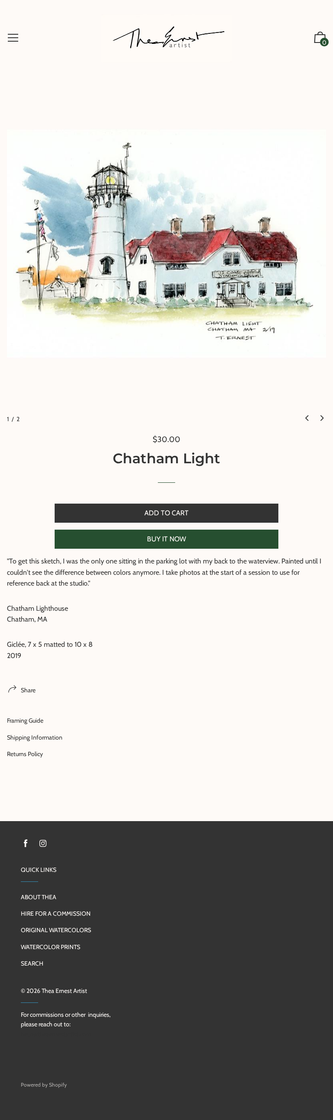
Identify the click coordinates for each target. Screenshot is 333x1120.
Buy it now (166, 539)
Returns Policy (25, 754)
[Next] (322, 418)
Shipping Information (34, 737)
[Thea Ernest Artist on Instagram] (43, 843)
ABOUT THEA (38, 897)
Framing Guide (25, 720)
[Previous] (307, 418)
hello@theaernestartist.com (56, 1034)
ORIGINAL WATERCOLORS (56, 930)
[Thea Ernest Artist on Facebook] (25, 843)
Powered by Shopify (44, 1084)
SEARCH (32, 963)
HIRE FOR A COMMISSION (56, 913)
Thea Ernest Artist (64, 991)
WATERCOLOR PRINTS (50, 947)
